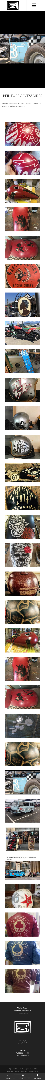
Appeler (8, 1078)
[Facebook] (20, 1042)
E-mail (23, 1078)
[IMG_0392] (22, 669)
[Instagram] (24, 1042)
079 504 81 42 (23, 1053)
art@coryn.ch (24, 1056)
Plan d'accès (37, 1078)
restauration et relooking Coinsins (21, 1071)
